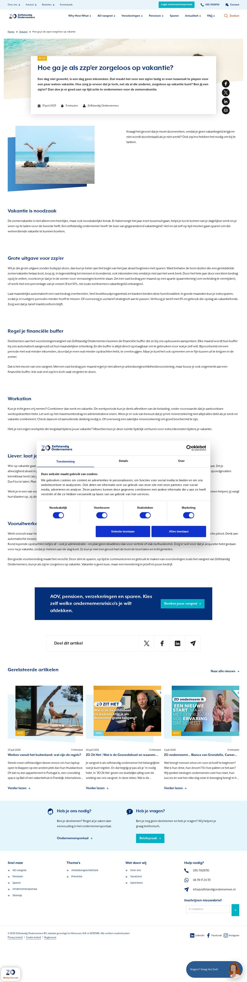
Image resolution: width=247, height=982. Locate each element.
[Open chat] (234, 969)
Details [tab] (123, 460)
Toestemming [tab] (65, 461)
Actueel (23, 31)
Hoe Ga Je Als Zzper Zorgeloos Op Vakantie (54, 31)
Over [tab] (181, 460)
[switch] (101, 515)
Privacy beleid (15, 937)
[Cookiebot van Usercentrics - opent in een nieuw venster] (189, 448)
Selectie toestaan (122, 531)
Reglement (50, 937)
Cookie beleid (33, 937)
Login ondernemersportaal (176, 4)
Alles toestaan (178, 531)
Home (11, 31)
